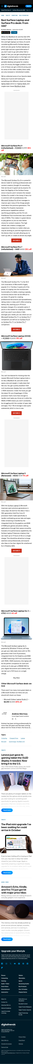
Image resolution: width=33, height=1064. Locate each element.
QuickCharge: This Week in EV (17, 741)
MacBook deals (19, 86)
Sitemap (21, 1044)
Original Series (23, 992)
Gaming (3, 981)
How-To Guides (23, 989)
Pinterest (23, 963)
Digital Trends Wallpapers (25, 1007)
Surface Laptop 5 (14, 506)
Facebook (2, 963)
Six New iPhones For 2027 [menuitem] (19, 10)
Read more (7, 810)
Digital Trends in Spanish (25, 1010)
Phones (3, 975)
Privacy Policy (22, 1037)
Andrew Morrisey (7, 29)
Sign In (28, 6)
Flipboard (2, 968)
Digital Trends (9, 8)
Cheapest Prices (14, 738)
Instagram (6, 963)
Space (20, 981)
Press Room (22, 1040)
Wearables (22, 978)
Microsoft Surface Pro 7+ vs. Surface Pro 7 (16, 317)
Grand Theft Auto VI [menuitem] (6, 10)
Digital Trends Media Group (9, 1052)
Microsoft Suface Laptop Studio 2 (16, 699)
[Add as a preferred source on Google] (5, 32)
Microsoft (3, 741)
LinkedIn (27, 963)
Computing (4, 738)
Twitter (10, 963)
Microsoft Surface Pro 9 (12, 180)
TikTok (19, 963)
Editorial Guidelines (6, 1008)
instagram (12, 719)
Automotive (4, 992)
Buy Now (16, 678)
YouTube (15, 963)
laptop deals (5, 84)
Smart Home (4, 986)
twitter (15, 719)
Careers (3, 1037)
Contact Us (4, 1002)
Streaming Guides (24, 984)
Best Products (23, 986)
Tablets (21, 975)
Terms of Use (4, 1047)
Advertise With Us (5, 1005)
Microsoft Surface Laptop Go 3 (15, 646)
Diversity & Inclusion (6, 1044)
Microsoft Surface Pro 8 (9, 200)
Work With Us (4, 1040)
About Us (3, 999)
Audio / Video (5, 984)
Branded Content (23, 1004)
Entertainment (5, 989)
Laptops (23, 738)
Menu (2, 6)
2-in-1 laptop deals (19, 84)
